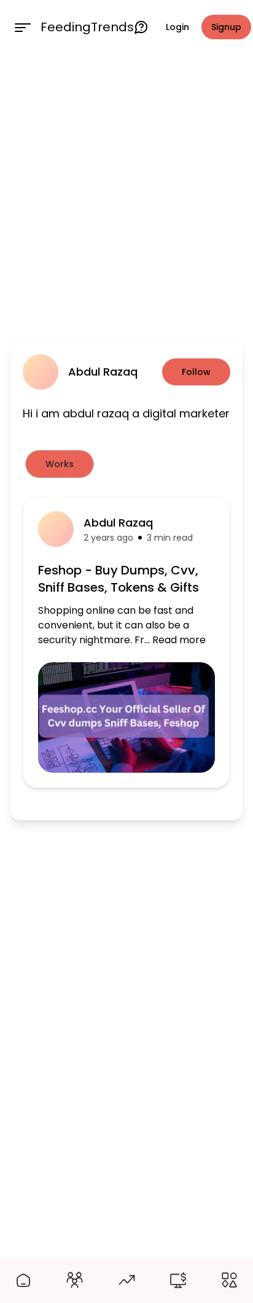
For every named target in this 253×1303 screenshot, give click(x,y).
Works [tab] (59, 464)
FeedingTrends (87, 27)
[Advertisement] (126, 195)
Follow (196, 372)
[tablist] (126, 464)
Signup (226, 27)
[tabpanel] (126, 642)
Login (177, 27)
